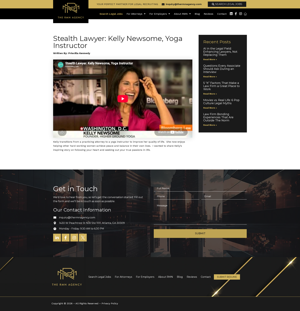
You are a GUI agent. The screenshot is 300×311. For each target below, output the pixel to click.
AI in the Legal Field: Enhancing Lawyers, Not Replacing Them (220, 52)
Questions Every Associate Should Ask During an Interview (221, 69)
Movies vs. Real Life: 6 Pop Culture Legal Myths (221, 101)
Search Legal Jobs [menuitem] (111, 13)
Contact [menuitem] (222, 13)
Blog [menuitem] (197, 13)
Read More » (210, 59)
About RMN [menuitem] (181, 13)
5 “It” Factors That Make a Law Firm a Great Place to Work (221, 86)
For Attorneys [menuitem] (134, 13)
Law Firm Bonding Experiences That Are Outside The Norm (218, 117)
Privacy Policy (110, 303)
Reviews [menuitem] (208, 13)
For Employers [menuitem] (158, 13)
